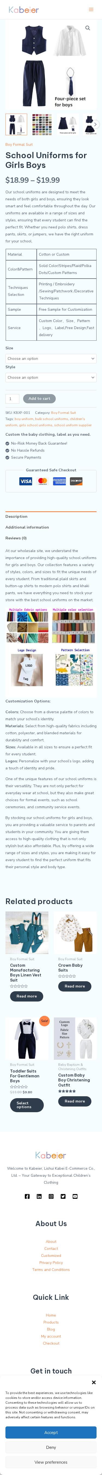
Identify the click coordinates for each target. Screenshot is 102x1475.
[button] (94, 1382)
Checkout (51, 1343)
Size (9, 348)
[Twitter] (63, 1196)
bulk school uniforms (51, 419)
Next (95, 124)
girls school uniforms (35, 425)
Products (51, 1322)
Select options (24, 1105)
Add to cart (39, 398)
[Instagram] (51, 1196)
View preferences (51, 1462)
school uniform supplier (73, 425)
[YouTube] (75, 1196)
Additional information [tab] (27, 527)
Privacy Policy (51, 1262)
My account (51, 1336)
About (51, 1241)
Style (10, 367)
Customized (51, 1255)
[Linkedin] (39, 1196)
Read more (27, 996)
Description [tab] (16, 516)
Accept (51, 1432)
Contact (51, 1248)
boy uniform (24, 419)
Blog (51, 1329)
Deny (51, 1447)
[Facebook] (27, 1196)
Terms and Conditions (51, 1269)
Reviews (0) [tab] (16, 538)
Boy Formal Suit (19, 144)
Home (51, 1315)
